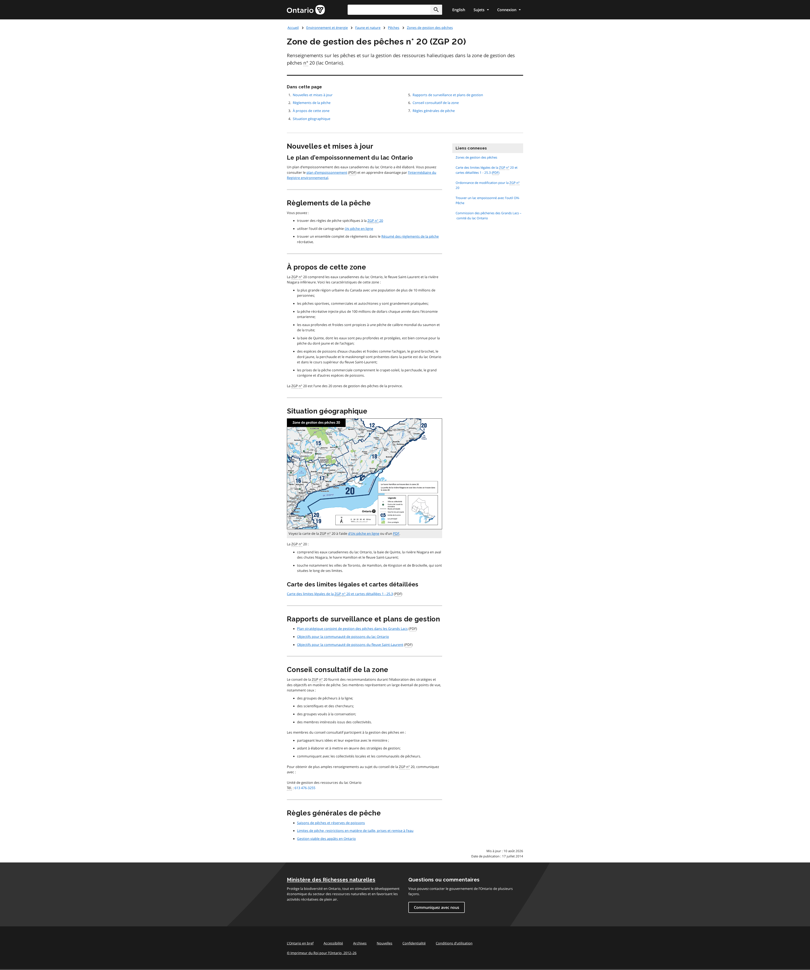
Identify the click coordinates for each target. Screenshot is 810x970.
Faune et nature (368, 27)
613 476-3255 (304, 787)
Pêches (393, 27)
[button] (436, 10)
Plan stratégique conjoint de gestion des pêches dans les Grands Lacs (352, 628)
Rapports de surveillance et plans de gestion (448, 95)
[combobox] (395, 10)
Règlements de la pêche (312, 102)
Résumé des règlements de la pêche (410, 236)
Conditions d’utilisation (454, 943)
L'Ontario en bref (300, 943)
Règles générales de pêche (434, 110)
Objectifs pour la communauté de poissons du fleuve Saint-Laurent (350, 644)
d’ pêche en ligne (363, 533)
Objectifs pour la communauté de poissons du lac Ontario (343, 636)
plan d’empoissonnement (326, 172)
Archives (360, 943)
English (458, 9)
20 (375, 220)
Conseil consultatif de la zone (436, 102)
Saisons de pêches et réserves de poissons (331, 822)
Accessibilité (333, 943)
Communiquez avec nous (436, 907)
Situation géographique (311, 118)
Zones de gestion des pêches (430, 27)
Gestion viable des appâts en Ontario (326, 838)
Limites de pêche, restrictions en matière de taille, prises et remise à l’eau (355, 830)
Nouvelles (384, 943)
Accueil (293, 27)
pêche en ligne (359, 228)
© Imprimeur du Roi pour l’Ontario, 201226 (321, 953)
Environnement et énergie (327, 27)
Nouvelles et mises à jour (313, 95)
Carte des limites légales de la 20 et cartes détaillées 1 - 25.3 (340, 593)
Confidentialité (414, 943)
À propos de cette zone (311, 110)
